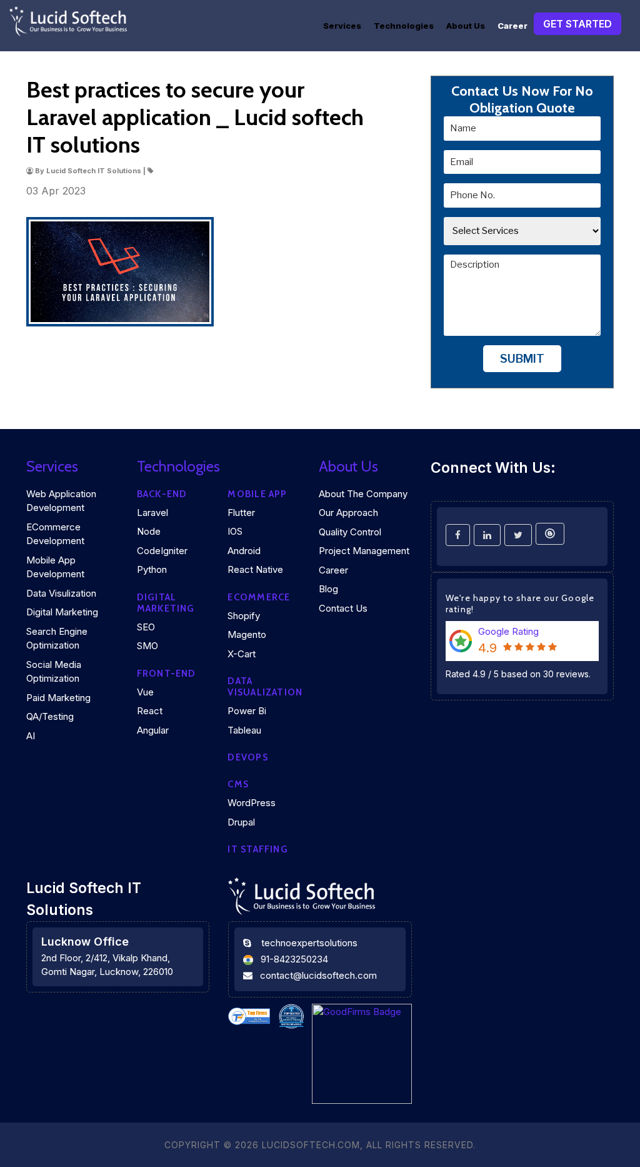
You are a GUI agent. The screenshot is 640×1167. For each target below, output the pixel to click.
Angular (153, 730)
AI (30, 736)
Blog (328, 589)
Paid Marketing (58, 698)
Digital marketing (166, 603)
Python (152, 569)
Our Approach (348, 512)
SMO (147, 646)
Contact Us (343, 608)
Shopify (244, 616)
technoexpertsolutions (309, 943)
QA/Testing (50, 716)
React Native (255, 569)
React (149, 711)
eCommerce (259, 597)
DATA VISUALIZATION (265, 686)
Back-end (162, 494)
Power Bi (247, 711)
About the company (363, 494)
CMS (238, 784)
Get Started (577, 24)
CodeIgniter (162, 551)
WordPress (252, 803)
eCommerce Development (55, 534)
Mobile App (257, 494)
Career (513, 26)
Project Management (364, 551)
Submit (522, 358)
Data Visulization (61, 593)
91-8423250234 (294, 959)
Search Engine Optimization (57, 638)
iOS (235, 531)
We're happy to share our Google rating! (520, 603)
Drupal (241, 822)
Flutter (241, 512)
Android (244, 551)
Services (342, 26)
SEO (146, 627)
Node (149, 531)
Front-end (166, 673)
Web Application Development (61, 501)
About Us (465, 26)
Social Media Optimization (53, 672)
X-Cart (242, 654)
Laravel (152, 512)
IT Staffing (258, 849)
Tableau (244, 730)
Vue (145, 692)
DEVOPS (248, 757)
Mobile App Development (55, 567)
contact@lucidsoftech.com (318, 975)
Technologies (404, 26)
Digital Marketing (62, 612)
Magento (247, 634)
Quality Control (350, 532)
